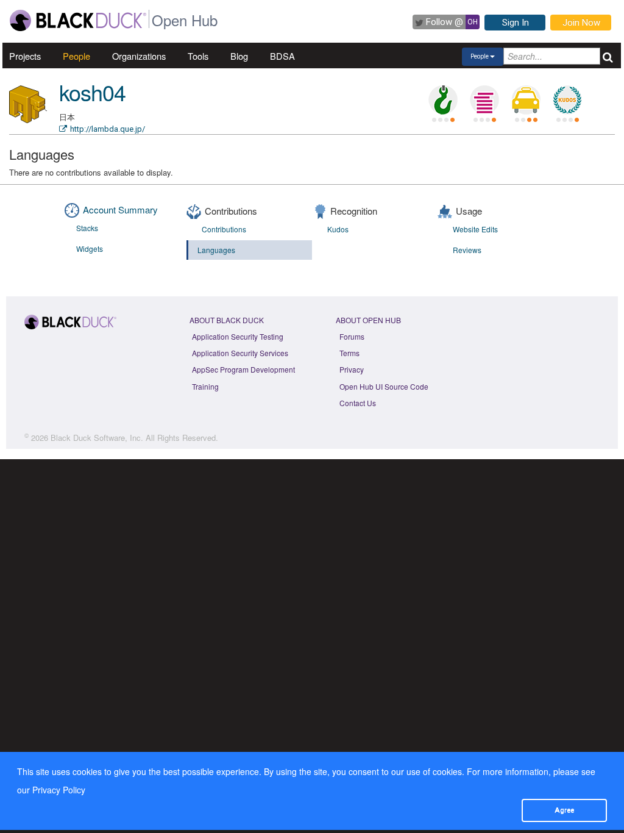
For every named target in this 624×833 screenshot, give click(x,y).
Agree (564, 810)
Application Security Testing (237, 336)
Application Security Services (240, 353)
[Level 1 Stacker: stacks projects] (484, 100)
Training (205, 386)
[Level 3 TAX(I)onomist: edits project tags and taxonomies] (526, 100)
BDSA (282, 55)
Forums (351, 336)
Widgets (89, 248)
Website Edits (475, 229)
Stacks (87, 228)
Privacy (351, 369)
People (76, 55)
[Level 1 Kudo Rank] (567, 100)
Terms (349, 353)
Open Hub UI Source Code (383, 386)
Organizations (139, 55)
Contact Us (357, 403)
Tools (198, 55)
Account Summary (120, 209)
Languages (216, 250)
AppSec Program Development (243, 369)
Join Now (581, 22)
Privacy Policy (58, 790)
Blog (239, 55)
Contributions (224, 229)
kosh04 (92, 91)
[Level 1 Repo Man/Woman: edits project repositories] (443, 100)
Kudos (338, 229)
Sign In (515, 22)
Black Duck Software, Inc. (97, 437)
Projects (25, 55)
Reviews (467, 250)
